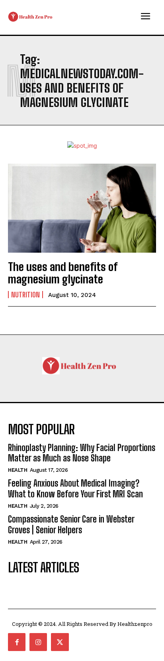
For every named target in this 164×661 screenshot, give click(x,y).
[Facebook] (16, 642)
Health (17, 470)
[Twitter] (59, 642)
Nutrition (25, 294)
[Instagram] (38, 642)
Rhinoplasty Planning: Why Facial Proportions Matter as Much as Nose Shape (81, 452)
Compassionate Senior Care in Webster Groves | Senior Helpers (71, 524)
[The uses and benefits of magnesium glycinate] (82, 208)
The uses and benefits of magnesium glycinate (62, 273)
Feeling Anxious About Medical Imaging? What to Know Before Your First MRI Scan (75, 488)
